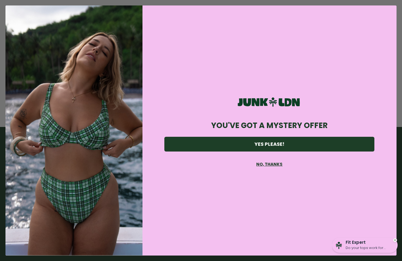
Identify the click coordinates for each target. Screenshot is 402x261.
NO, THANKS (269, 164)
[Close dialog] (389, 12)
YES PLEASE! (269, 144)
